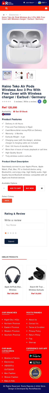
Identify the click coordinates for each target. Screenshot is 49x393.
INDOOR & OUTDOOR (9, 367)
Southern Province (12, 334)
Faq (30, 338)
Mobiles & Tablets (12, 358)
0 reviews (18, 101)
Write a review (30, 101)
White (7, 200)
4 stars (13, 233)
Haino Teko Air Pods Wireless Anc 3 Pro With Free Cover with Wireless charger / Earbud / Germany (23, 18)
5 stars (16, 233)
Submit (11, 241)
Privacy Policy (35, 331)
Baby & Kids (9, 380)
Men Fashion (10, 373)
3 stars (11, 233)
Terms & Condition (37, 327)
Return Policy (34, 334)
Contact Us (33, 323)
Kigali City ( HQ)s (11, 319)
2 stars (8, 233)
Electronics (14, 15)
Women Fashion (11, 377)
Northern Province (12, 323)
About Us (33, 319)
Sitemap (32, 342)
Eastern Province (11, 327)
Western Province (11, 331)
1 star (6, 233)
